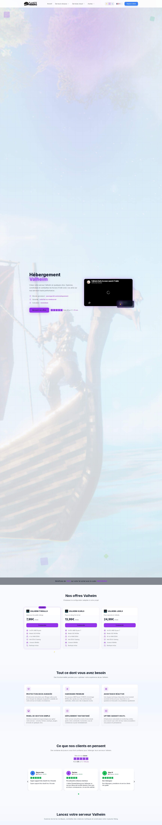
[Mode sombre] (112, 3)
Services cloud (77, 4)
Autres (90, 4)
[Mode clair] (106, 3)
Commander (42, 625)
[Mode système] (109, 3)
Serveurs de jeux (61, 4)
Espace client (131, 3)
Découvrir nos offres (39, 310)
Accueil (49, 3)
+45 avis (86, 761)
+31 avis (75, 310)
